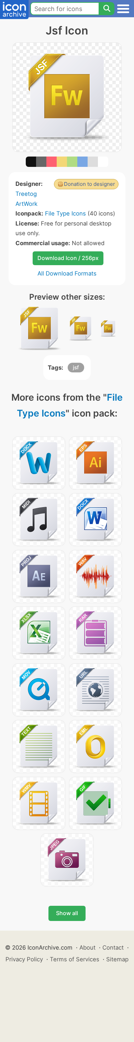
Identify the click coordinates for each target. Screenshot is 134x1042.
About (87, 947)
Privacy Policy (24, 959)
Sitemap (117, 959)
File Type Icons (65, 213)
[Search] (106, 8)
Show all (67, 913)
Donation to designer (89, 184)
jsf (76, 367)
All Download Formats (67, 273)
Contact (113, 947)
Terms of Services (74, 959)
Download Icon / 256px (68, 257)
